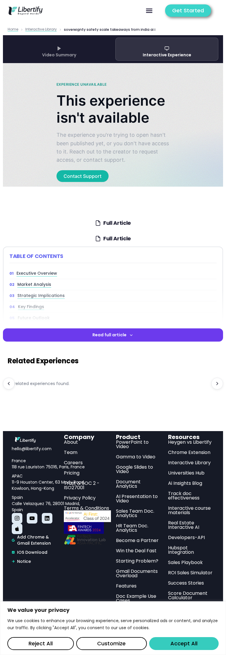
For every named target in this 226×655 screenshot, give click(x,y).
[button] (149, 10)
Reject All (41, 643)
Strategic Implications (41, 295)
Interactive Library (41, 29)
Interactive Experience (167, 55)
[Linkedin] (47, 518)
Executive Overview (36, 273)
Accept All (183, 643)
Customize (111, 643)
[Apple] (17, 529)
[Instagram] (17, 518)
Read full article (109, 335)
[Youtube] (32, 518)
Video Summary (59, 55)
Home (13, 29)
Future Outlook (34, 318)
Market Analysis (34, 284)
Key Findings (31, 307)
